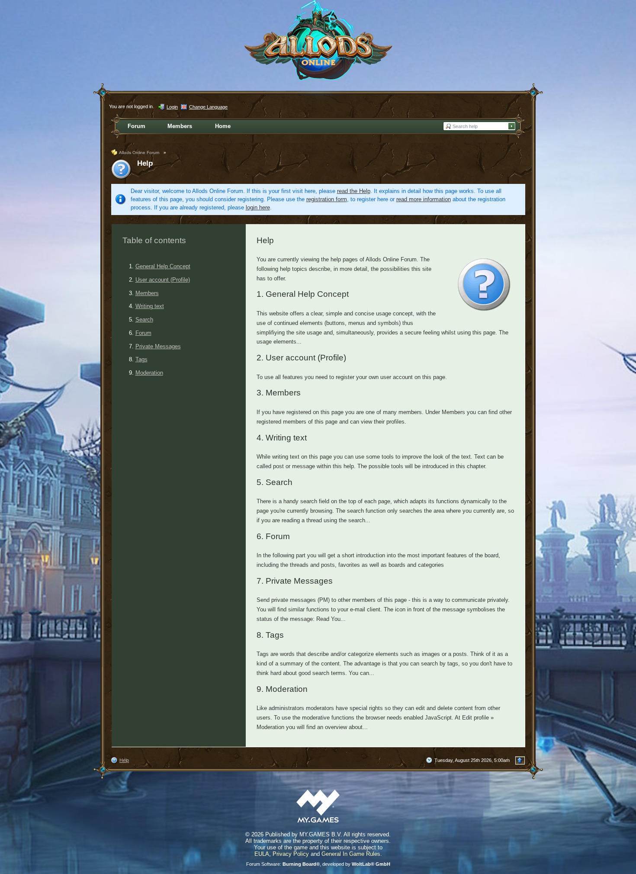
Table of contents (154, 240)
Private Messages (158, 346)
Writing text (149, 306)
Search (144, 319)
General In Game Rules (350, 854)
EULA (261, 854)
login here (258, 207)
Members (147, 293)
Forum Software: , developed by (318, 864)
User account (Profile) (162, 279)
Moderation (149, 373)
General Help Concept (162, 266)
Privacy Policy (291, 854)
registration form (326, 199)
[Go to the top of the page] (520, 760)
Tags (141, 359)
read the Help (353, 191)
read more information (423, 199)
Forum (143, 333)
